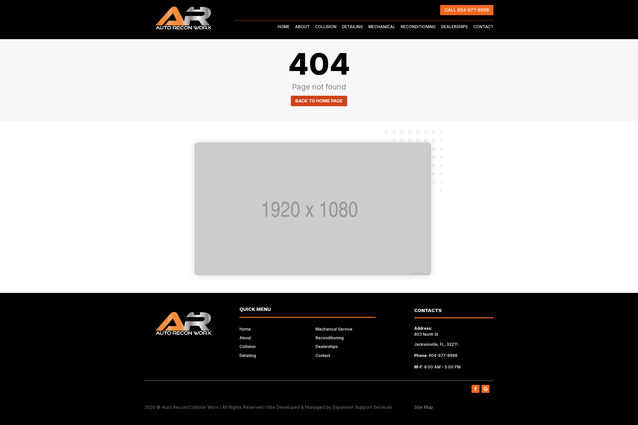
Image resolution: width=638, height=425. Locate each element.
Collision (247, 346)
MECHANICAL (381, 27)
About (245, 337)
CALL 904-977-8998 (467, 9)
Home (245, 329)
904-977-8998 (443, 355)
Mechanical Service (334, 329)
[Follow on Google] (485, 389)
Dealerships (327, 346)
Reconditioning (330, 337)
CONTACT (483, 27)
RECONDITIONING (418, 27)
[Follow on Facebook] (475, 389)
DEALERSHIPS (454, 27)
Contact (323, 355)
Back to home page (319, 100)
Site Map (423, 407)
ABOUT (302, 27)
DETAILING (352, 27)
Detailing (247, 355)
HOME (284, 27)
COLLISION (325, 27)
